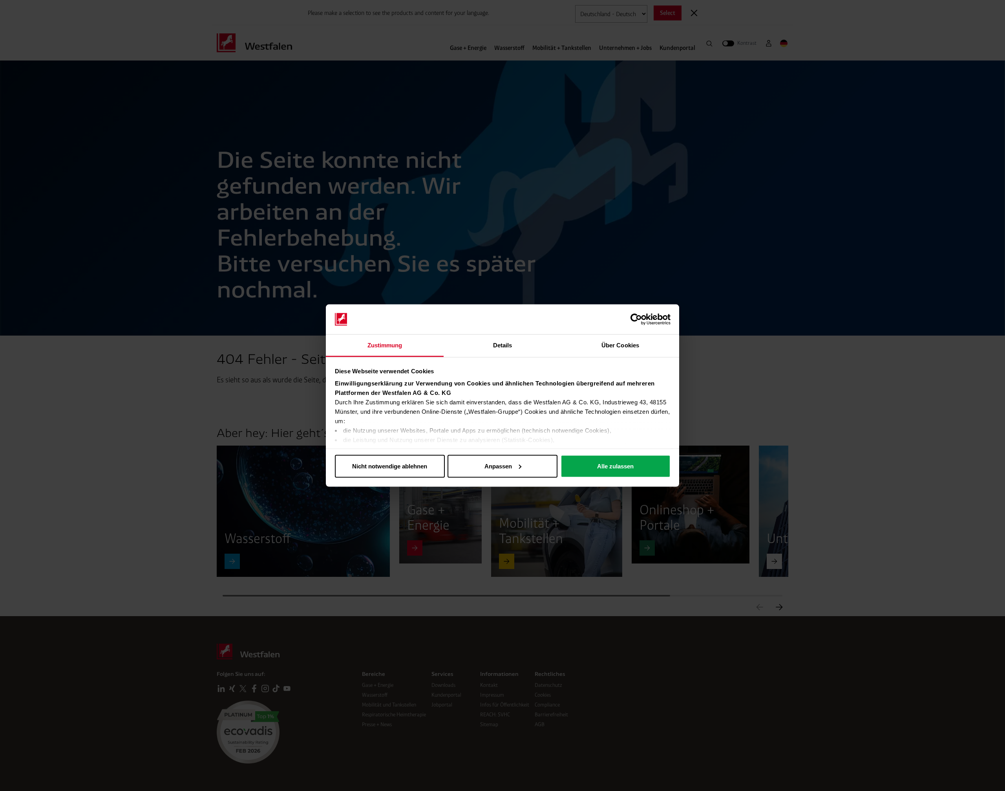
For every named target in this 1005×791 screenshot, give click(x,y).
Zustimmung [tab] (384, 345)
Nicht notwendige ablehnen (389, 465)
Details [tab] (502, 345)
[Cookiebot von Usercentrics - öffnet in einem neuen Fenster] (636, 319)
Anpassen (498, 465)
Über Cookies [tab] (620, 345)
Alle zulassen (615, 465)
